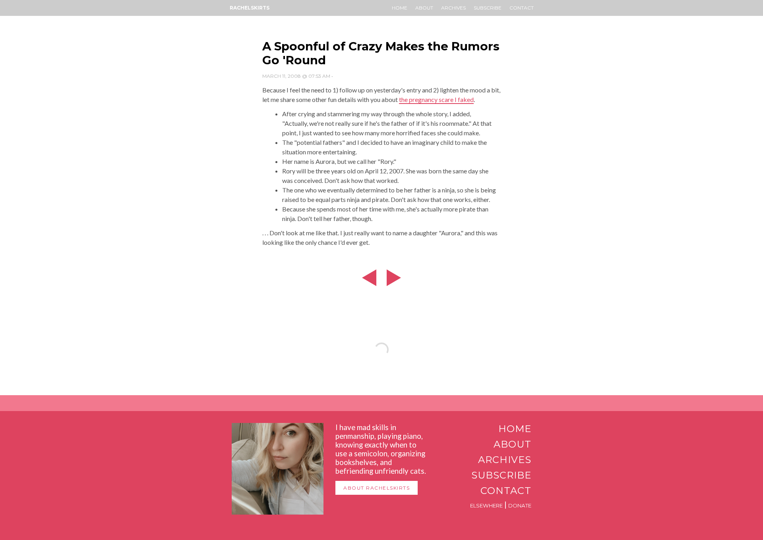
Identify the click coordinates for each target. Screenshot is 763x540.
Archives (453, 8)
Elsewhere (486, 505)
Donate (519, 505)
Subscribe (488, 8)
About (424, 8)
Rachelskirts (249, 8)
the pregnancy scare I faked (436, 99)
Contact (521, 8)
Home (399, 8)
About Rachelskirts (376, 488)
